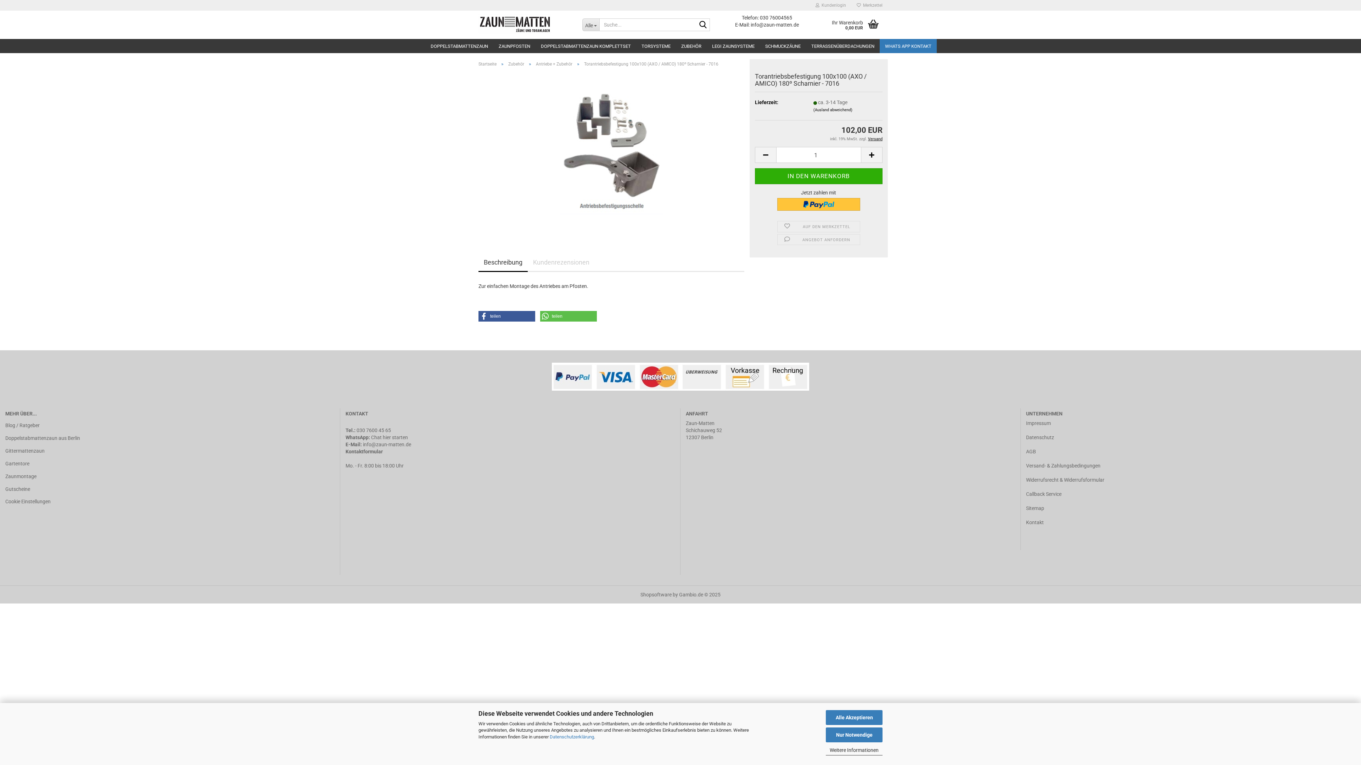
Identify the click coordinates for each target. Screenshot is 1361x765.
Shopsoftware (656, 594)
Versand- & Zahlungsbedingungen (1063, 466)
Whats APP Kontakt (908, 46)
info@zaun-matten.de (387, 444)
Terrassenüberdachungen (842, 46)
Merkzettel (872, 5)
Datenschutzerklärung (572, 737)
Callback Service (1044, 494)
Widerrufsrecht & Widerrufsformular (1065, 480)
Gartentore (17, 463)
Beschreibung (503, 262)
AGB (1031, 451)
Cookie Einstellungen (28, 501)
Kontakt (1035, 522)
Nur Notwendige (854, 735)
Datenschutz (1040, 437)
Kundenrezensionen (561, 262)
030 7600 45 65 (374, 430)
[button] (506, 316)
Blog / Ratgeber (22, 425)
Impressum (1038, 423)
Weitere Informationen (854, 750)
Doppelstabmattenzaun (459, 46)
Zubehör (691, 46)
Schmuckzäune (783, 46)
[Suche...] (703, 25)
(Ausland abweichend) (832, 110)
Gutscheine (17, 489)
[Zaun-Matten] (525, 25)
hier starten (395, 437)
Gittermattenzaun (25, 451)
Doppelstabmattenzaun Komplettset (586, 46)
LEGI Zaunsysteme (733, 46)
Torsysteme (656, 46)
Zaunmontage (21, 476)
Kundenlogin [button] (832, 5)
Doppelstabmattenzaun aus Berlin (42, 438)
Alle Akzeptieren (854, 717)
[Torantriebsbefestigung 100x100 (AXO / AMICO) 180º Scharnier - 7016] (611, 152)
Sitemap (1035, 508)
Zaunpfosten (514, 46)
